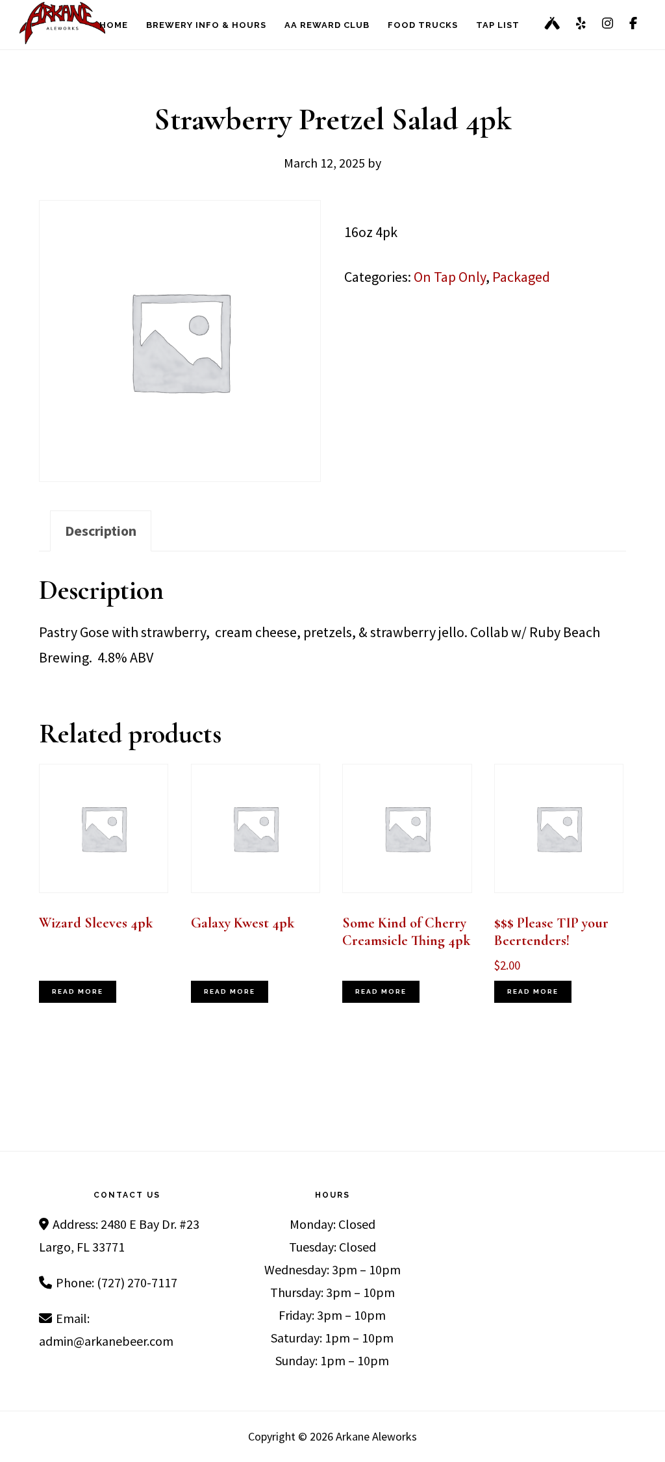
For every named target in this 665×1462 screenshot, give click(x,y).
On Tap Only (450, 277)
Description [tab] (100, 531)
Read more (77, 991)
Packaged (521, 277)
